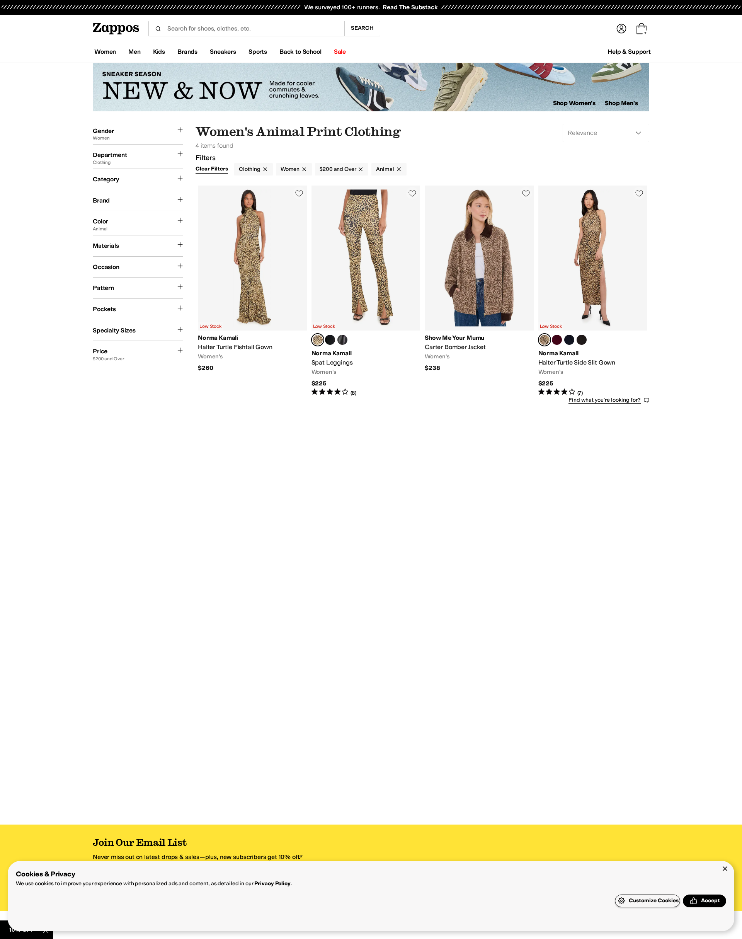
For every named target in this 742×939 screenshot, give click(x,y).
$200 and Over (338, 169)
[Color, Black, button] (330, 340)
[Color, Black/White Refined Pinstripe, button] (342, 340)
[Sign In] (621, 28)
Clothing (249, 169)
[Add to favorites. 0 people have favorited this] (299, 193)
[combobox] (246, 28)
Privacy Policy (272, 883)
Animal (385, 169)
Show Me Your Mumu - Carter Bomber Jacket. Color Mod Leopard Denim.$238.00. (479, 291)
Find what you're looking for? (604, 400)
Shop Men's (621, 103)
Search (362, 28)
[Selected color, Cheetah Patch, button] (317, 340)
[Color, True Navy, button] (569, 340)
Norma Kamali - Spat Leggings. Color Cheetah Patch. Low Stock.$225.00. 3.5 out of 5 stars (365, 291)
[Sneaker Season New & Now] (371, 87)
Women (290, 169)
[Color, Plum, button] (557, 340)
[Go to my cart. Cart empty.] (641, 28)
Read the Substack (410, 7)
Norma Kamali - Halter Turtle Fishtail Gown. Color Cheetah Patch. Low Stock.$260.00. (252, 291)
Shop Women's (574, 103)
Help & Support (629, 51)
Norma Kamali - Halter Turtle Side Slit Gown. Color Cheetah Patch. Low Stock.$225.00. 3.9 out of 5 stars (592, 291)
